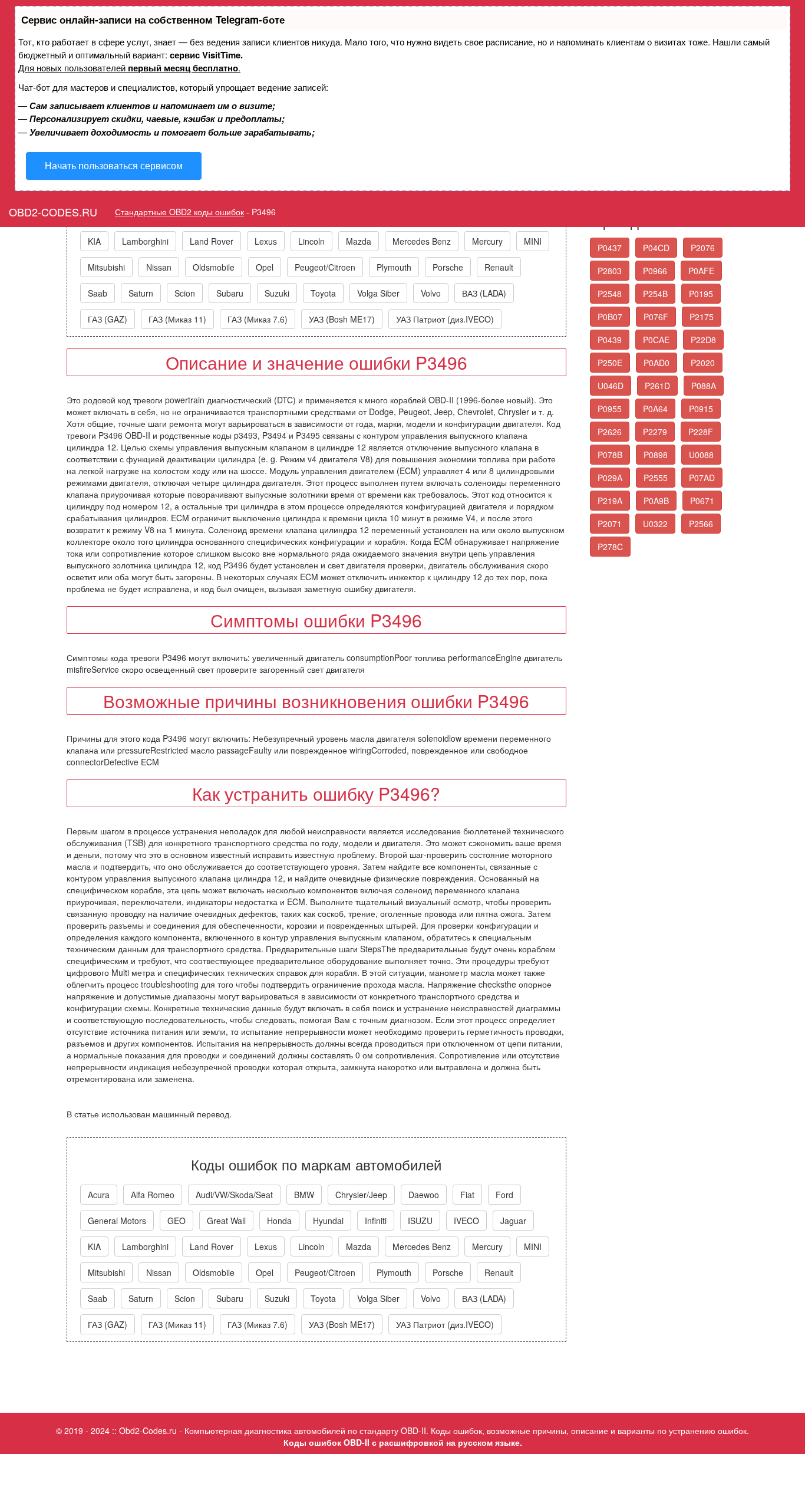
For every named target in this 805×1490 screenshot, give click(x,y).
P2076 (703, 248)
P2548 (610, 294)
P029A (610, 477)
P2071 (610, 523)
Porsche (448, 267)
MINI (533, 241)
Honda (279, 1220)
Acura (99, 1194)
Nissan (158, 267)
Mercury (487, 241)
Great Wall (226, 1220)
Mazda (358, 241)
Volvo (431, 293)
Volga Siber (378, 293)
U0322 (655, 523)
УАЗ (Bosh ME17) (342, 319)
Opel (264, 267)
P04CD (656, 248)
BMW (304, 1194)
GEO (176, 1220)
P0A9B (656, 500)
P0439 (610, 340)
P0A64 (655, 409)
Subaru (229, 293)
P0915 (701, 409)
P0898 (656, 455)
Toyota (323, 293)
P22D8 (703, 340)
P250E (610, 363)
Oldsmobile (214, 267)
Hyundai (328, 1220)
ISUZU (420, 1220)
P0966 (655, 271)
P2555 (656, 477)
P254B (655, 294)
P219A (610, 500)
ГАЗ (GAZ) (107, 319)
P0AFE (701, 271)
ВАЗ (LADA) (484, 293)
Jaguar (513, 1220)
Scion (184, 293)
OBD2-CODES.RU (53, 211)
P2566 (701, 523)
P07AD (702, 477)
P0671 (702, 500)
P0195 (701, 294)
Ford (504, 1194)
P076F (656, 317)
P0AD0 (656, 363)
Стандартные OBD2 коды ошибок (179, 212)
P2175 (701, 317)
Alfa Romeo (152, 1194)
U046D (610, 386)
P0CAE (656, 340)
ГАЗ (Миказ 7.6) (257, 319)
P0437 (610, 248)
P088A (703, 386)
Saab (97, 293)
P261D (657, 386)
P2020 (703, 363)
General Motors (117, 1220)
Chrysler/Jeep (361, 1194)
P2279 (655, 432)
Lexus (266, 241)
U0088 (701, 455)
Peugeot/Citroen (325, 267)
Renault (498, 267)
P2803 (610, 271)
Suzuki (277, 293)
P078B (610, 455)
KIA (94, 241)
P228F (700, 432)
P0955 (610, 409)
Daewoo (423, 1194)
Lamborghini (145, 241)
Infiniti (376, 1220)
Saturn (140, 293)
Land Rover (211, 241)
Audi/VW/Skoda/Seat (234, 1194)
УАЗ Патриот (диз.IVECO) (445, 319)
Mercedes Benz (421, 241)
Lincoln (311, 241)
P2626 (610, 432)
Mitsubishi (106, 267)
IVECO (466, 1220)
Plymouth (394, 267)
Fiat (467, 1194)
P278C (610, 546)
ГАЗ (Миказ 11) (177, 319)
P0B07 (610, 317)
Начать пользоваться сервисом (114, 165)
